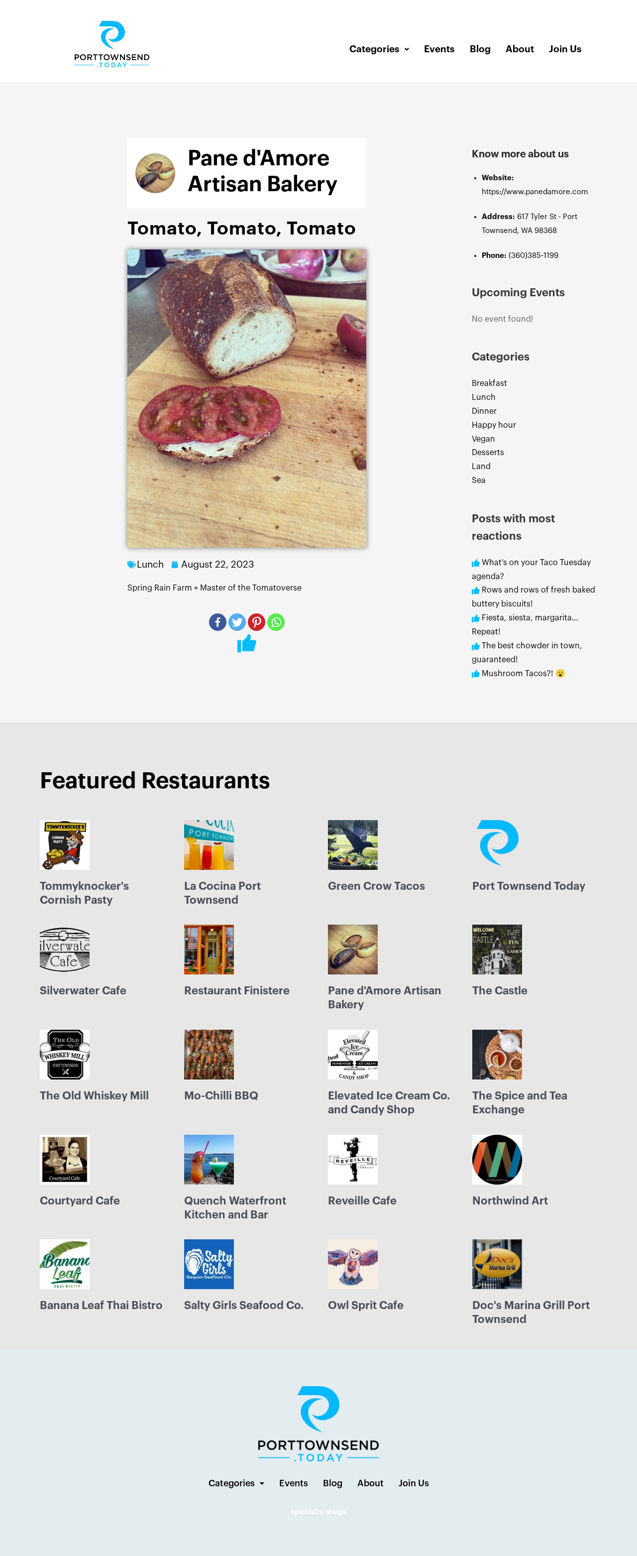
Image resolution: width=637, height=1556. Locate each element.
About (520, 49)
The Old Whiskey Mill (94, 1095)
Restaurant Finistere (237, 990)
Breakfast (489, 383)
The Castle (500, 990)
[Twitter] (237, 622)
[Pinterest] (256, 622)
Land (481, 467)
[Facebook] (217, 622)
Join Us (565, 49)
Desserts (488, 453)
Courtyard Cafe (80, 1201)
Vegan (483, 439)
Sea (479, 480)
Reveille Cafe (362, 1201)
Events (439, 49)
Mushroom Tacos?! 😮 (524, 674)
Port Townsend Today (528, 886)
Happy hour (494, 425)
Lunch (484, 397)
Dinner (484, 411)
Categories (374, 49)
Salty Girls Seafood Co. (244, 1305)
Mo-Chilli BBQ (221, 1095)
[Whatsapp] (276, 622)
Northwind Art (510, 1201)
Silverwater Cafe (83, 990)
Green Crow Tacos (376, 886)
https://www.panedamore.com (535, 192)
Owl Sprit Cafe (366, 1305)
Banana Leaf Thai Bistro (101, 1305)
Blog (480, 49)
